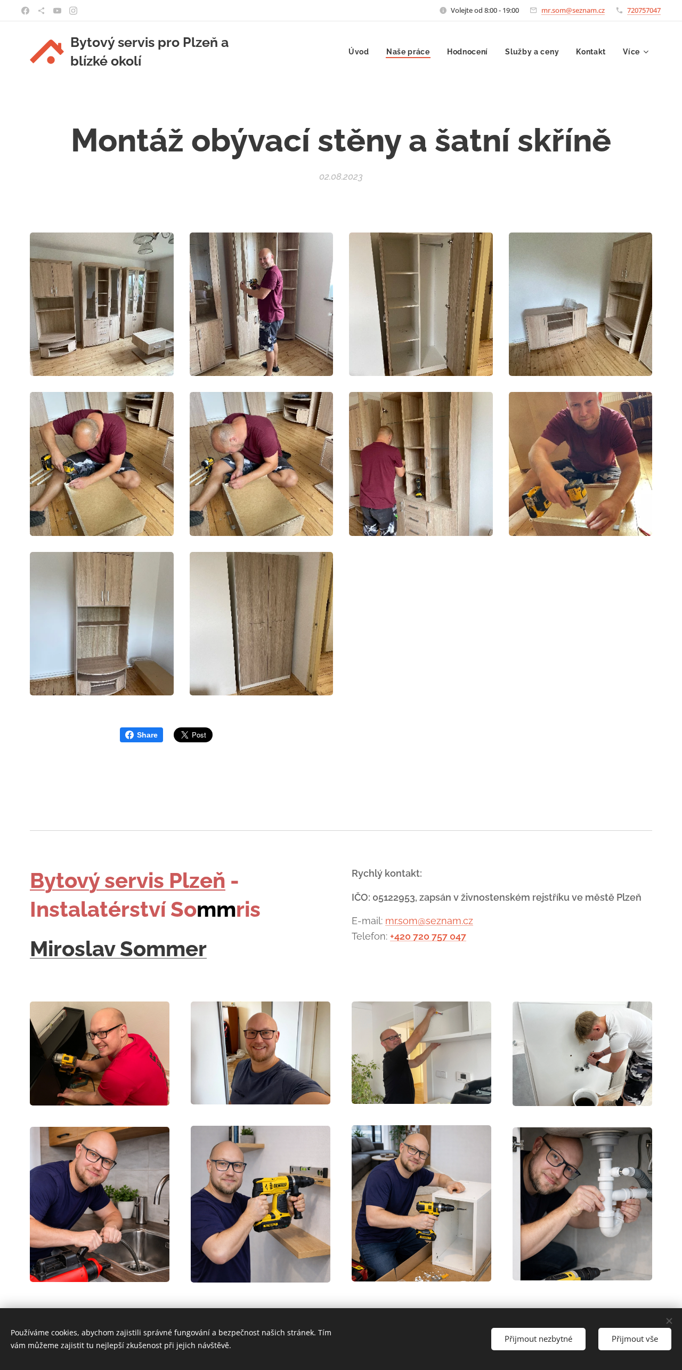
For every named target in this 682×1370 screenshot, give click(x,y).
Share (147, 735)
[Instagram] (73, 11)
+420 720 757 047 (428, 936)
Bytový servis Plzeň (127, 880)
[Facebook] (25, 11)
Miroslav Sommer (118, 948)
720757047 (644, 10)
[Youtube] (57, 11)
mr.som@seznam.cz (573, 10)
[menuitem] (362, 51)
